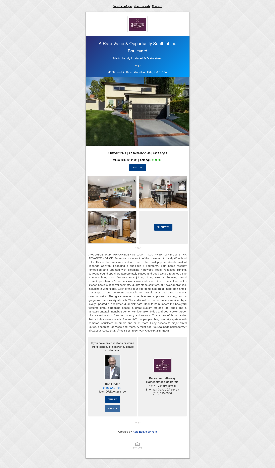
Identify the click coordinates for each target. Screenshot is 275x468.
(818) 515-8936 (112, 388)
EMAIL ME (112, 399)
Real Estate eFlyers (145, 431)
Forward (157, 6)
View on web (142, 6)
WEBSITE (112, 408)
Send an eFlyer (122, 6)
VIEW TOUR (137, 168)
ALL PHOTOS (163, 227)
